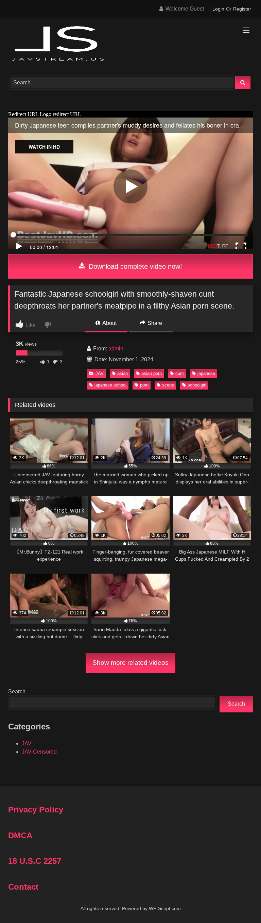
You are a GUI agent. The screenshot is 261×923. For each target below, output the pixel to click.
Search (16, 691)
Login (218, 9)
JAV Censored (39, 752)
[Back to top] (239, 902)
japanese (206, 373)
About (109, 323)
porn (144, 385)
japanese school (110, 385)
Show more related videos (130, 662)
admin (115, 348)
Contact (23, 886)
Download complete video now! (134, 266)
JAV (99, 373)
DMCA (20, 835)
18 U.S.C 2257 (34, 861)
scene (168, 385)
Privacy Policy (35, 809)
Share (154, 323)
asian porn (151, 373)
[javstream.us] (130, 44)
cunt (179, 373)
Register (242, 9)
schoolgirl (197, 385)
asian (122, 373)
